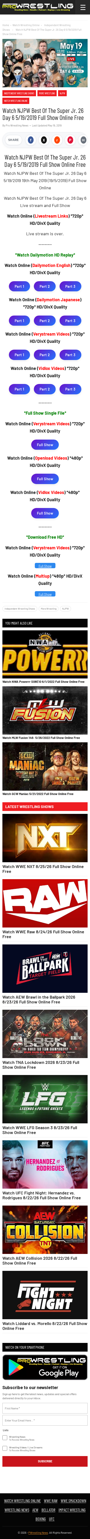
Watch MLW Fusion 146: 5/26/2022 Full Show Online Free (41, 738)
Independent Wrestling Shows (19, 93)
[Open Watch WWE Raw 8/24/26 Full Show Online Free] (45, 903)
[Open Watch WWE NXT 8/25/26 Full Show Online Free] (45, 838)
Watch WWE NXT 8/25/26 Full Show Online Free (43, 869)
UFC (51, 1518)
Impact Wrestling (72, 1509)
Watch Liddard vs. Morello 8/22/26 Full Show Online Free (44, 1326)
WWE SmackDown (73, 1500)
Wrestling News (17, 1509)
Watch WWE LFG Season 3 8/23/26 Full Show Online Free (39, 1130)
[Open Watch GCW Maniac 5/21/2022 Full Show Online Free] (45, 766)
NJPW (62, 93)
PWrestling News (38, 1532)
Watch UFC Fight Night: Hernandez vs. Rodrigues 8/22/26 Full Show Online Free (41, 1195)
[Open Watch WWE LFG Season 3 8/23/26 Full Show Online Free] (45, 1099)
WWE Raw (51, 1500)
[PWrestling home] (38, 7)
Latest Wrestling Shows (29, 807)
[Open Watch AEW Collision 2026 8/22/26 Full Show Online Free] (45, 1230)
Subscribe (45, 1461)
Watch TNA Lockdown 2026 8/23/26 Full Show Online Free (40, 1065)
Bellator (48, 1509)
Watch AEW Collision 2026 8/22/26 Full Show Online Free (39, 1260)
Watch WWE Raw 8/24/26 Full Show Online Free (43, 934)
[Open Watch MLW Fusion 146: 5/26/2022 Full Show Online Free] (45, 710)
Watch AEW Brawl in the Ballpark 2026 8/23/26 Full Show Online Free (38, 999)
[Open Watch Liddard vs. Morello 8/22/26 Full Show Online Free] (45, 1295)
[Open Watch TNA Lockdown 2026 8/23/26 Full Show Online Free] (45, 1034)
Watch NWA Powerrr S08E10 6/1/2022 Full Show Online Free (43, 682)
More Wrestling (47, 93)
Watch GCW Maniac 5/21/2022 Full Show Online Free (37, 794)
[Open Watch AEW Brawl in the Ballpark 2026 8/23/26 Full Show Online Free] (45, 968)
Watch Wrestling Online (26, 25)
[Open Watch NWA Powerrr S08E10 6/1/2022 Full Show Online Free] (45, 654)
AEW (35, 1509)
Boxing (41, 1518)
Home (5, 25)
